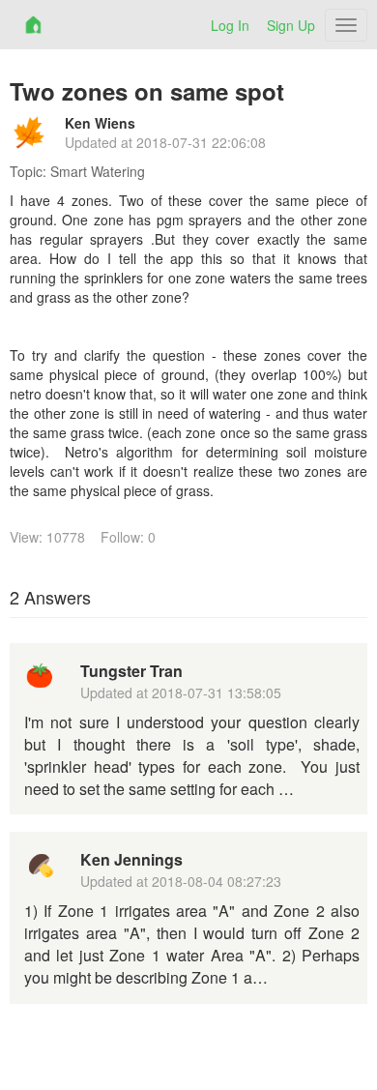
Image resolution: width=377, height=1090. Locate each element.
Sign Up (291, 25)
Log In (230, 25)
